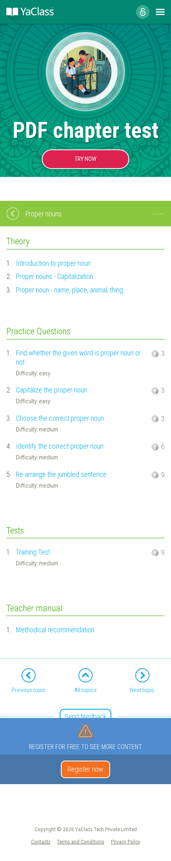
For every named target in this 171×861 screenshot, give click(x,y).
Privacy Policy (125, 841)
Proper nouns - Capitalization (54, 276)
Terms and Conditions (80, 841)
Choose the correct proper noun (60, 418)
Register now (85, 769)
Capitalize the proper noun (51, 390)
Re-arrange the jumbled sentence (61, 474)
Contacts (41, 841)
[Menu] (160, 12)
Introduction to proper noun (53, 263)
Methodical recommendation (55, 630)
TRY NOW (85, 159)
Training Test (33, 552)
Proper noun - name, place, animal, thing (69, 290)
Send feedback (85, 716)
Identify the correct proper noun (59, 446)
